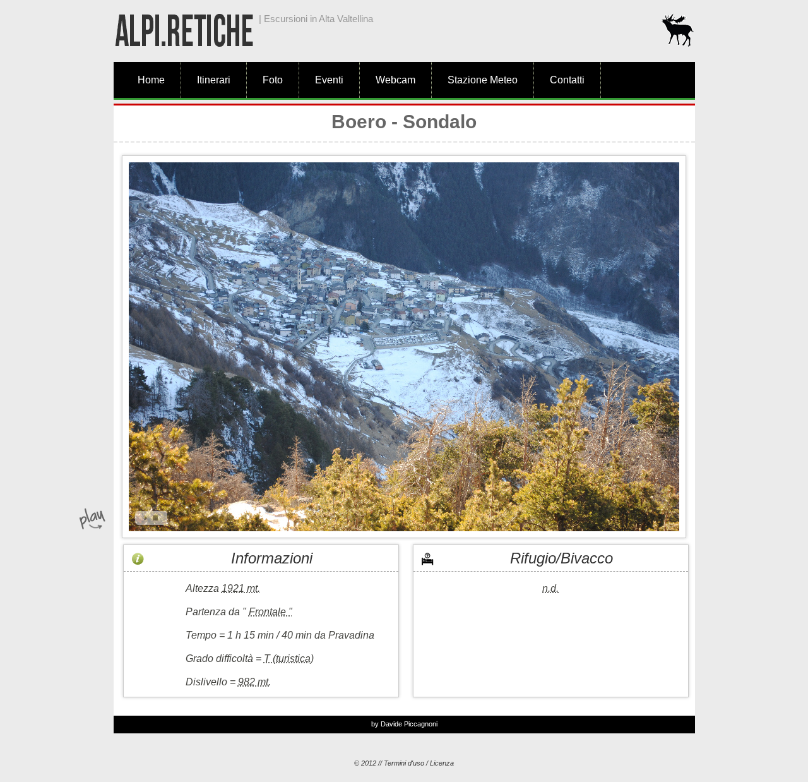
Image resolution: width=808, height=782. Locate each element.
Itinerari (213, 80)
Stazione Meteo (483, 80)
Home (151, 80)
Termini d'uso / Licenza (419, 763)
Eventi (329, 80)
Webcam (395, 80)
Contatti (567, 80)
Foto (273, 80)
